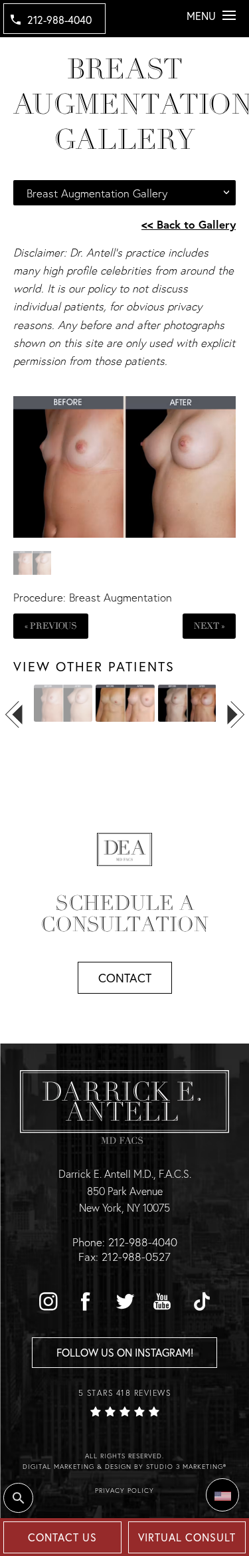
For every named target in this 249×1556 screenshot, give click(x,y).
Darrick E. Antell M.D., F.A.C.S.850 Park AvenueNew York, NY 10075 (124, 1190)
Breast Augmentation (120, 597)
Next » (209, 625)
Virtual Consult (187, 1537)
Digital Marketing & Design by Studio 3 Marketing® (124, 1466)
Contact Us (62, 1537)
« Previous (51, 625)
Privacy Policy (124, 1490)
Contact (124, 978)
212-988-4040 (59, 20)
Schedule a (124, 914)
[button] (48, 1301)
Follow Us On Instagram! (124, 1352)
